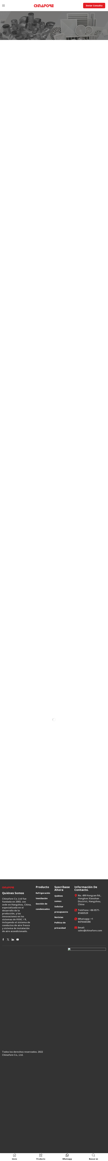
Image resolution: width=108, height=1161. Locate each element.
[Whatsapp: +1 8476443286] (75, 918)
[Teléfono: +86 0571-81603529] (75, 910)
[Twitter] (8, 939)
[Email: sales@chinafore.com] (75, 927)
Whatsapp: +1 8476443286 (85, 920)
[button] (3, 5)
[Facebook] (3, 939)
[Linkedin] (13, 939)
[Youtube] (17, 939)
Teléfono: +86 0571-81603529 (89, 912)
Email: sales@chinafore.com (90, 929)
